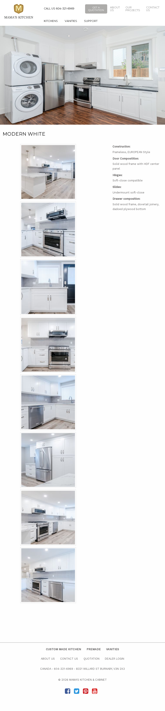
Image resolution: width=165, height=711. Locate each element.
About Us (115, 9)
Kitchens (51, 21)
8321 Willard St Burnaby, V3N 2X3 (100, 668)
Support (91, 21)
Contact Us (152, 9)
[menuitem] (50, 21)
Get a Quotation (96, 9)
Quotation (91, 658)
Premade (94, 649)
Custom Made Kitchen (63, 649)
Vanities (71, 21)
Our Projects (132, 9)
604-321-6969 (63, 668)
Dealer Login (114, 658)
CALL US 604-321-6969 (59, 8)
